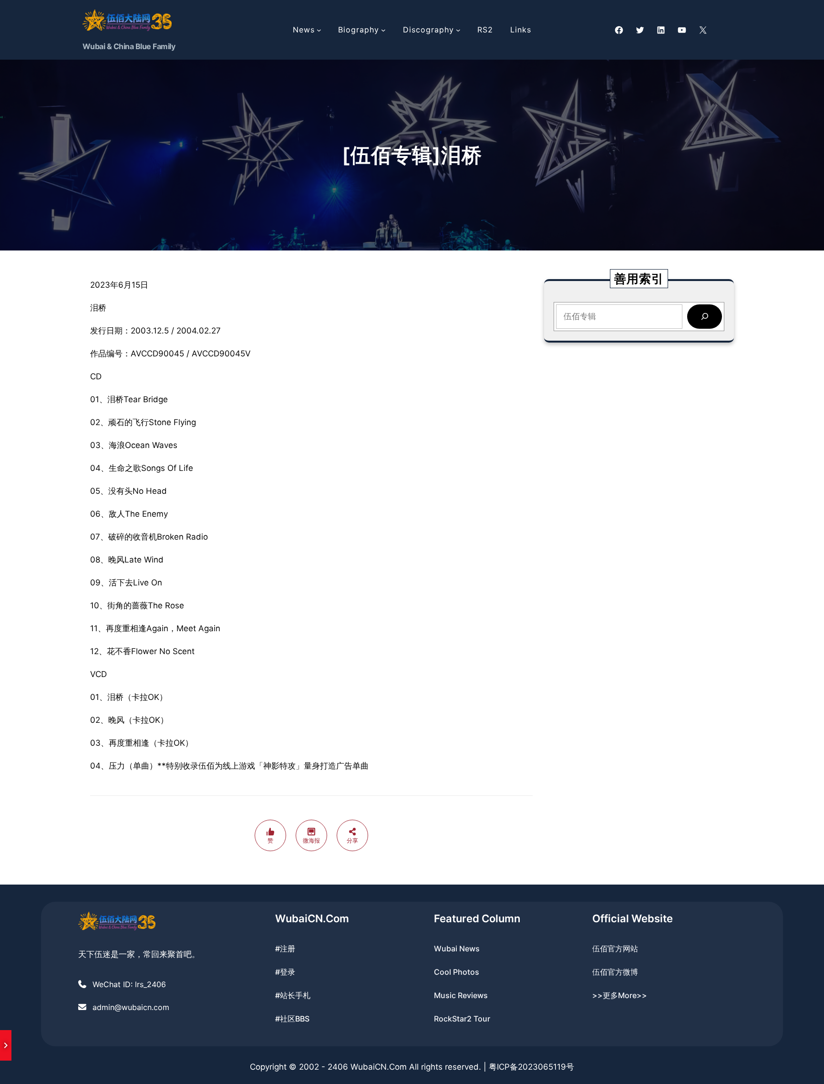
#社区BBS (292, 1018)
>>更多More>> (619, 995)
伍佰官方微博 (615, 972)
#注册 (285, 948)
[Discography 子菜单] (458, 30)
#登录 (285, 972)
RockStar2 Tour (462, 1018)
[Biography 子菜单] (383, 30)
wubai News (457, 948)
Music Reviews (461, 995)
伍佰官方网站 (615, 948)
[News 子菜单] (319, 30)
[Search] (704, 316)
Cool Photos (456, 972)
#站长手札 (292, 995)
